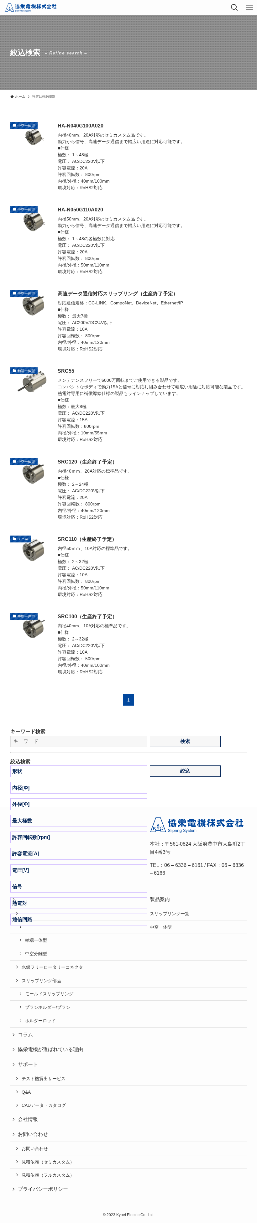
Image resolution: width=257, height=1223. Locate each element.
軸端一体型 (36, 940)
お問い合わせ (35, 1148)
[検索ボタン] (234, 7)
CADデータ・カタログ (44, 1105)
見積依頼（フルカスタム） (48, 1175)
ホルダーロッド (40, 1020)
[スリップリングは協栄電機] (31, 7)
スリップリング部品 (41, 980)
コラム (25, 1034)
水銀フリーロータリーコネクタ (52, 967)
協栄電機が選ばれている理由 (50, 1049)
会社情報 (28, 1119)
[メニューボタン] (249, 7)
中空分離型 (36, 953)
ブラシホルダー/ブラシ (47, 1007)
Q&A (26, 1092)
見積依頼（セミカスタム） (48, 1161)
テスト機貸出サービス (44, 1078)
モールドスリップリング (49, 993)
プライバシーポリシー (43, 1189)
